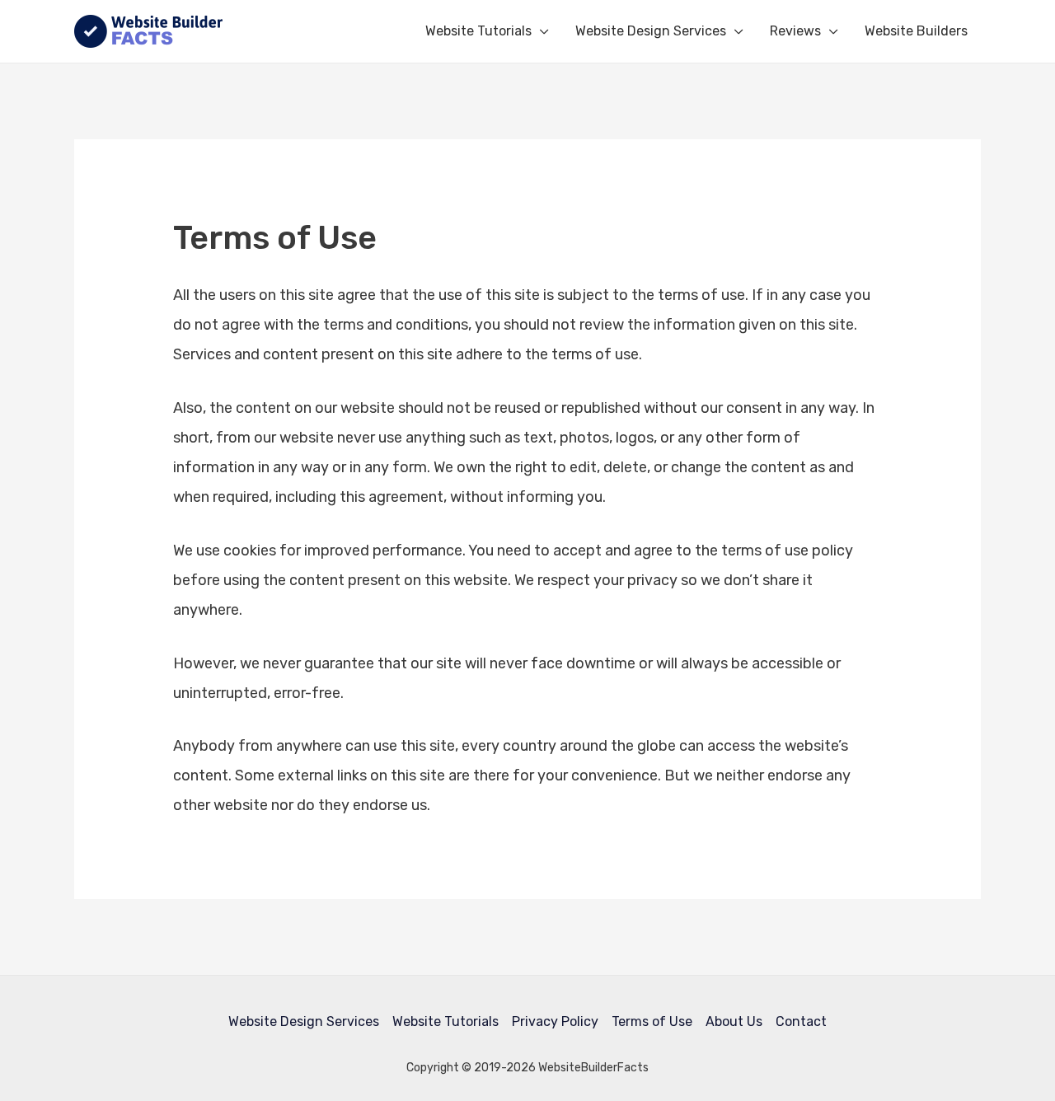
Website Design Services (650, 31)
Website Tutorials (478, 31)
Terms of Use (652, 1021)
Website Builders (916, 31)
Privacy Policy (555, 1021)
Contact (801, 1021)
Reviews (795, 31)
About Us (734, 1021)
